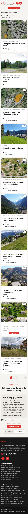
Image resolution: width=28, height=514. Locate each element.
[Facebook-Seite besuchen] (3, 458)
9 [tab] (17, 423)
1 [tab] (7, 423)
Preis (10, 22)
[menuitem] (4, 511)
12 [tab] (20, 423)
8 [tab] (15, 423)
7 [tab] (14, 423)
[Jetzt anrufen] (17, 3)
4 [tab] (10, 423)
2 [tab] (8, 423)
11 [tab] (19, 423)
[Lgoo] (7, 3)
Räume (9, 20)
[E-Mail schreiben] (20, 3)
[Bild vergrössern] (14, 312)
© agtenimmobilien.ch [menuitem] (6, 509)
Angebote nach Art (6, 463)
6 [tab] (13, 423)
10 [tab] (18, 423)
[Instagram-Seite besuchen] (7, 458)
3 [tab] (9, 423)
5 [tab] (12, 423)
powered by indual (20, 511)
